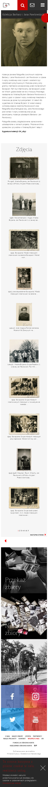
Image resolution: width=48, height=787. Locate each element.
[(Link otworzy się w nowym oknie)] (12, 696)
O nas (7, 736)
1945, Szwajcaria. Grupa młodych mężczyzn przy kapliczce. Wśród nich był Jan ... (24, 438)
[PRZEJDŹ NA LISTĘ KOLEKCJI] (5, 542)
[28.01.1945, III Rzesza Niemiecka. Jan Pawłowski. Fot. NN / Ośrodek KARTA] (24, 42)
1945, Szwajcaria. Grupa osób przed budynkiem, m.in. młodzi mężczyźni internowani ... (23, 513)
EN (42, 739)
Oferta (28, 736)
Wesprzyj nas (33, 739)
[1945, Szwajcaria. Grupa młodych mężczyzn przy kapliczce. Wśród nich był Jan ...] (24, 424)
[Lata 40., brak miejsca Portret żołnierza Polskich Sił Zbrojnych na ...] (24, 314)
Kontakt (22, 739)
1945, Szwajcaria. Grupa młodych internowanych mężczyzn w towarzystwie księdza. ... (24, 402)
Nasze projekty (9, 739)
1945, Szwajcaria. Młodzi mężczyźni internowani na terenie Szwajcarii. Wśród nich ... (24, 255)
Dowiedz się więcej (12, 783)
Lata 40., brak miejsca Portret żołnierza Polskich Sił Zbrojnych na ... (24, 329)
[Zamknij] (43, 768)
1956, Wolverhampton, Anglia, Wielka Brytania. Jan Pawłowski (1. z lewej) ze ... (24, 219)
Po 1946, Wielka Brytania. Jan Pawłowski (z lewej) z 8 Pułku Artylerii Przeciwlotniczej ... (24, 183)
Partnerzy (37, 736)
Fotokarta (6, 5)
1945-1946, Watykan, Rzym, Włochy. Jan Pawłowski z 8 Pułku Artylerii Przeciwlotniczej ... (24, 475)
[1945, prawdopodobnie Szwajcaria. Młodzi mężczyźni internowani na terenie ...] (24, 278)
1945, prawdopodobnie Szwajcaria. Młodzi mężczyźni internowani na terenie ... (24, 293)
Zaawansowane (22, 5)
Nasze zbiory (17, 736)
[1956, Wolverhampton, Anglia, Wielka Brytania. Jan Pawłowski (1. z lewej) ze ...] (24, 204)
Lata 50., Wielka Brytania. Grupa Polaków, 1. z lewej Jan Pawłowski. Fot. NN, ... (24, 366)
